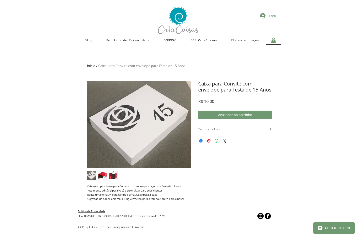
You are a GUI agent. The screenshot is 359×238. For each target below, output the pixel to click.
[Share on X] (224, 140)
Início (91, 65)
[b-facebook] (268, 216)
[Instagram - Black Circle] (260, 216)
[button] (273, 40)
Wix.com (139, 226)
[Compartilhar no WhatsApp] (216, 140)
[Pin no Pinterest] (208, 140)
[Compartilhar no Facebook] (200, 140)
